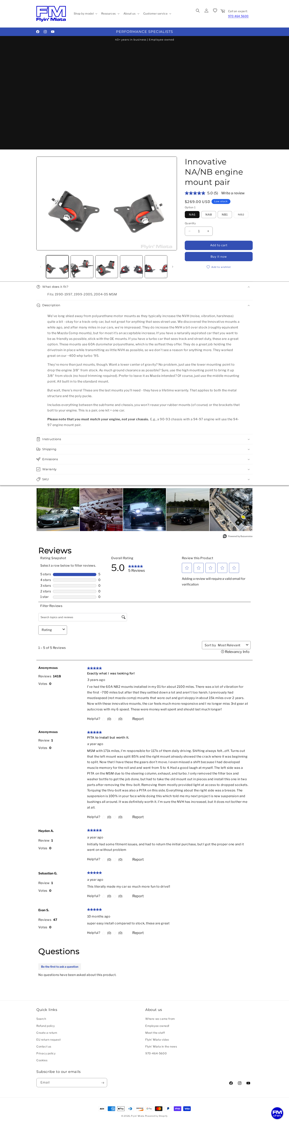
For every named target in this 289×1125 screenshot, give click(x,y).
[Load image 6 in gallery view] (156, 266)
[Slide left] (40, 266)
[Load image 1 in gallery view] (57, 266)
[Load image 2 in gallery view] (82, 266)
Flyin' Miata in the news (161, 1046)
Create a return (46, 1032)
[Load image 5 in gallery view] (131, 266)
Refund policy (45, 1025)
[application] (277, 1113)
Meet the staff (155, 1032)
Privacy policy (45, 1053)
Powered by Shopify (156, 1116)
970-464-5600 (156, 1053)
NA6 (192, 214)
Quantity (190, 223)
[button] (85, 13)
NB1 (225, 214)
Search (41, 1018)
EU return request (48, 1039)
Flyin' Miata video (157, 1039)
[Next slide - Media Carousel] (248, 511)
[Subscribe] (102, 1082)
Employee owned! (157, 1025)
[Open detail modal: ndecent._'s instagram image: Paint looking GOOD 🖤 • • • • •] (187, 509)
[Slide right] (172, 266)
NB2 (243, 214)
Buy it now (219, 256)
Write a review (233, 193)
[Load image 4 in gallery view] (106, 266)
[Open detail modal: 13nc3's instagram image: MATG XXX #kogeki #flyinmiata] (58, 509)
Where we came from (160, 1018)
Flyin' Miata (137, 1116)
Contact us (43, 1046)
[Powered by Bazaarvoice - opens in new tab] (237, 536)
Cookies (41, 1060)
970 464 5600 (238, 16)
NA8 (208, 214)
